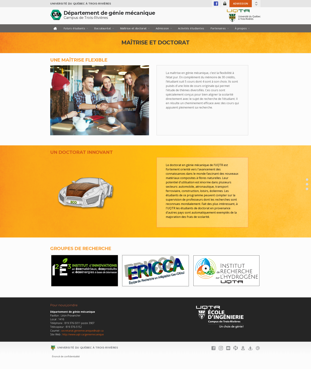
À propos (241, 28)
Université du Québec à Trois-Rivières (80, 3)
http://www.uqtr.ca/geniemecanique (83, 334)
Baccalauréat (102, 28)
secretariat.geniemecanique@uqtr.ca (82, 330)
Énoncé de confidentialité (66, 356)
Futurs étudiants (74, 28)
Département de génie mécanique (109, 13)
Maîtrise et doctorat (133, 28)
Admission (240, 3)
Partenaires (218, 28)
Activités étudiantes (191, 28)
